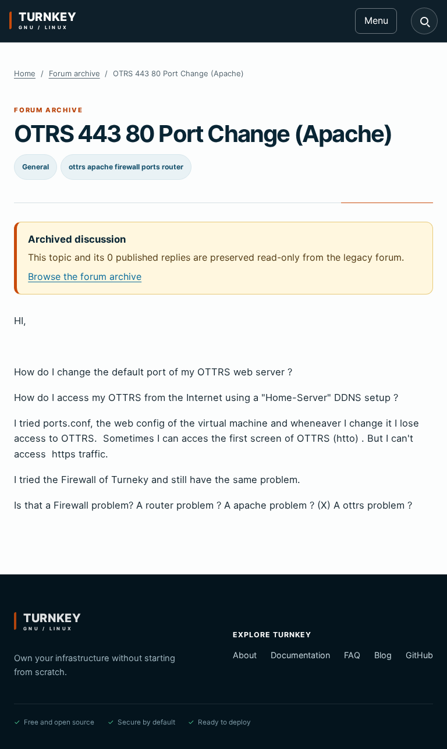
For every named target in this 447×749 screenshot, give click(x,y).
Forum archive (74, 73)
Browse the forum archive (84, 276)
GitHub (419, 655)
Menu (376, 20)
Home (25, 73)
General (35, 166)
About (245, 655)
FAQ (352, 655)
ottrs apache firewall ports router (126, 166)
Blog (383, 655)
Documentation (300, 655)
